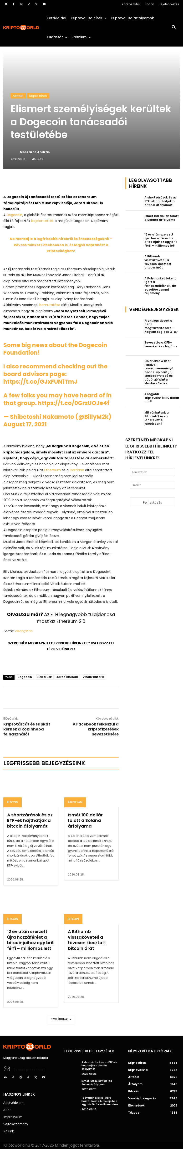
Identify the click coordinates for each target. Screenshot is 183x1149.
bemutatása (49, 304)
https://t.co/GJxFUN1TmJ (40, 382)
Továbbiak (59, 1019)
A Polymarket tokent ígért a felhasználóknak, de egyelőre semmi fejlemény (160, 285)
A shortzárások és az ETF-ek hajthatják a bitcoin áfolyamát (30, 820)
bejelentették (42, 220)
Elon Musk (44, 677)
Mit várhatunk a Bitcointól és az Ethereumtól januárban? (156, 418)
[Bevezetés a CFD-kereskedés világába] (133, 346)
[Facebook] (13, 4)
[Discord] (6, 4)
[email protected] (29, 1070)
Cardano (77, 470)
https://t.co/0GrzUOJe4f (73, 403)
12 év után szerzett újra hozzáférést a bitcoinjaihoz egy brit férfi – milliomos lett (30, 939)
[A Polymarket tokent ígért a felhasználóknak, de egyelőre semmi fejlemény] (133, 282)
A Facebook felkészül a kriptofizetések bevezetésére (96, 729)
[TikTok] (28, 4)
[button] (174, 27)
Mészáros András (35, 152)
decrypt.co (23, 631)
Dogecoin (14, 214)
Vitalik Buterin (93, 677)
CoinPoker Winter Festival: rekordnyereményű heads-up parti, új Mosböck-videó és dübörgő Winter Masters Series (158, 372)
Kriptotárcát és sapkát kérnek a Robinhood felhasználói (26, 729)
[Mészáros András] (14, 152)
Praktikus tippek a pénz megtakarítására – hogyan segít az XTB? (161, 326)
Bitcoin (12, 802)
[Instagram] (21, 4)
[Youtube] (44, 4)
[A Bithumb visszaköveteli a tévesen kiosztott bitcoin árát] (91, 907)
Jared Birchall (67, 677)
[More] (58, 182)
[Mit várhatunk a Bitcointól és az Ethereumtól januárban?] (133, 416)
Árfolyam (75, 802)
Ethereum (52, 470)
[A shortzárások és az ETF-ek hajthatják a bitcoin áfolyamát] (30, 791)
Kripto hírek (38, 96)
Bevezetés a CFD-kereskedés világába (160, 344)
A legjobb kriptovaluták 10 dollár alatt (161, 397)
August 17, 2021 (25, 424)
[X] (36, 4)
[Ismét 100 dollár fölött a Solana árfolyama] (91, 791)
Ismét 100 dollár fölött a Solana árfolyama (85, 820)
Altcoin (18, 96)
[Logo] (21, 28)
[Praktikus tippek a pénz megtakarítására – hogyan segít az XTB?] (133, 324)
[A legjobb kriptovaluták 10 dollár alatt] (133, 398)
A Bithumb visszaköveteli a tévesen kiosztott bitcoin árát (87, 939)
